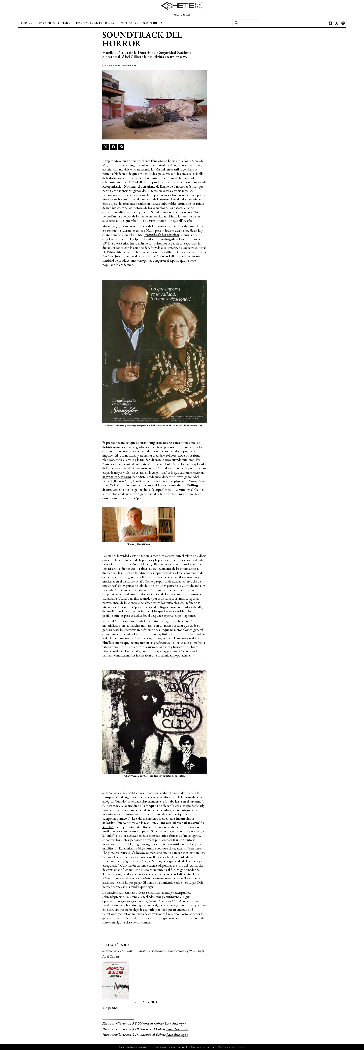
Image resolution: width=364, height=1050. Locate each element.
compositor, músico (116, 476)
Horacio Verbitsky (53, 23)
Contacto (129, 23)
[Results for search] (246, 28)
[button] (105, 147)
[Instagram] (343, 23)
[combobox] (246, 23)
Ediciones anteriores (95, 23)
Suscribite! (152, 23)
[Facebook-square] (330, 23)
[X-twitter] (336, 23)
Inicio (26, 23)
